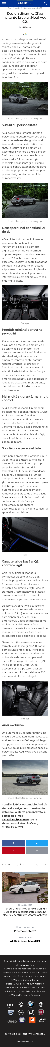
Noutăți (16, 8)
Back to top (23, 1041)
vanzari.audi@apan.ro (15, 819)
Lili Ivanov (26, 26)
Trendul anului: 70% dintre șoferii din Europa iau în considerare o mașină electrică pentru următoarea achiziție (25, 911)
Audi (10, 8)
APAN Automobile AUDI (25, 939)
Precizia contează (25, 929)
